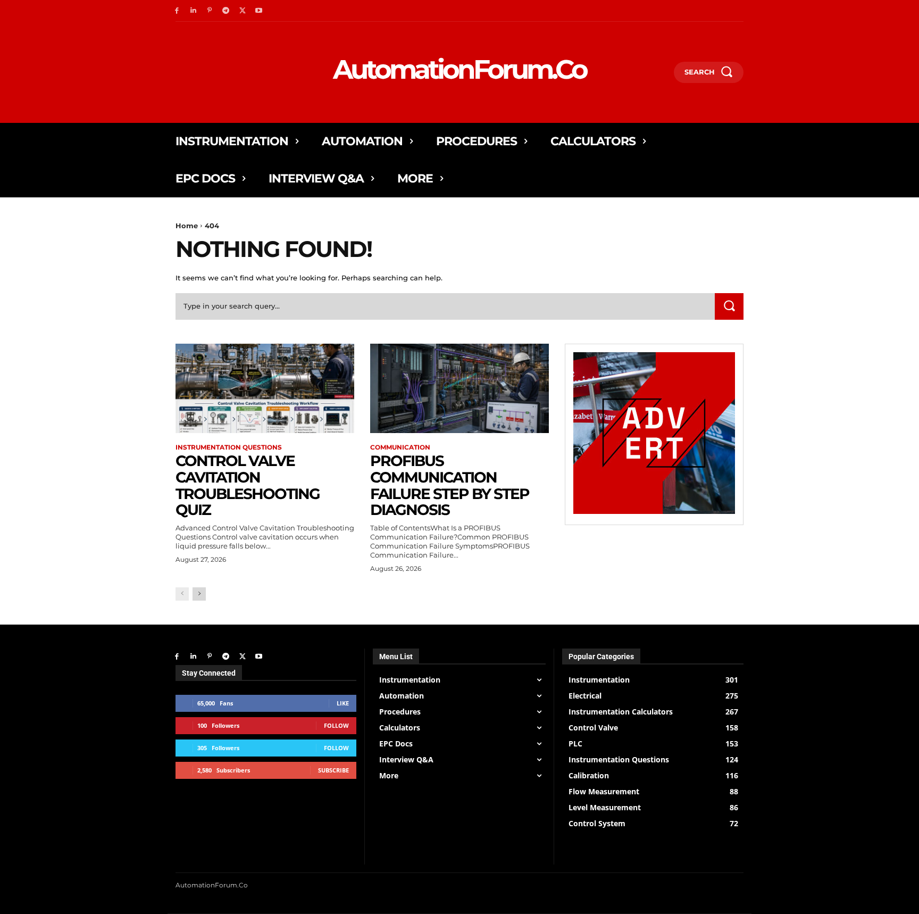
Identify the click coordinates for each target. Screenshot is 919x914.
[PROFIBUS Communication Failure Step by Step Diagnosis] (459, 388)
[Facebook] (176, 10)
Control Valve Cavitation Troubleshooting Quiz (248, 485)
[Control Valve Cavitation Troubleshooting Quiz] (265, 388)
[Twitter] (242, 10)
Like (343, 703)
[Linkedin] (193, 10)
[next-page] (199, 594)
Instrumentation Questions (229, 447)
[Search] (729, 306)
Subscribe (333, 770)
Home (187, 225)
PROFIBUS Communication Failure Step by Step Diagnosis (449, 485)
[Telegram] (225, 10)
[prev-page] (182, 594)
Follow (336, 725)
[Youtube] (258, 10)
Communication (400, 447)
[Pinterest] (209, 10)
